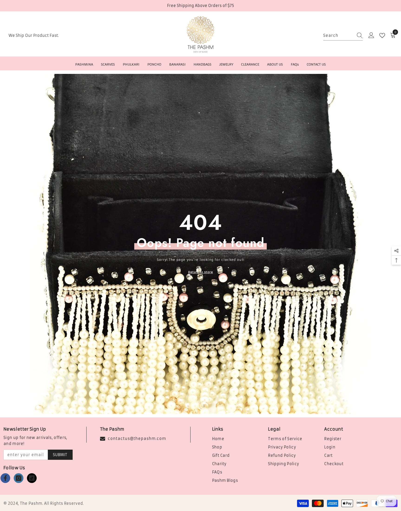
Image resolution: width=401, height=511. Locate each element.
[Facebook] (5, 478)
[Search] (343, 36)
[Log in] (371, 35)
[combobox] (338, 35)
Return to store (200, 272)
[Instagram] (18, 478)
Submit (60, 454)
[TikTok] (32, 478)
